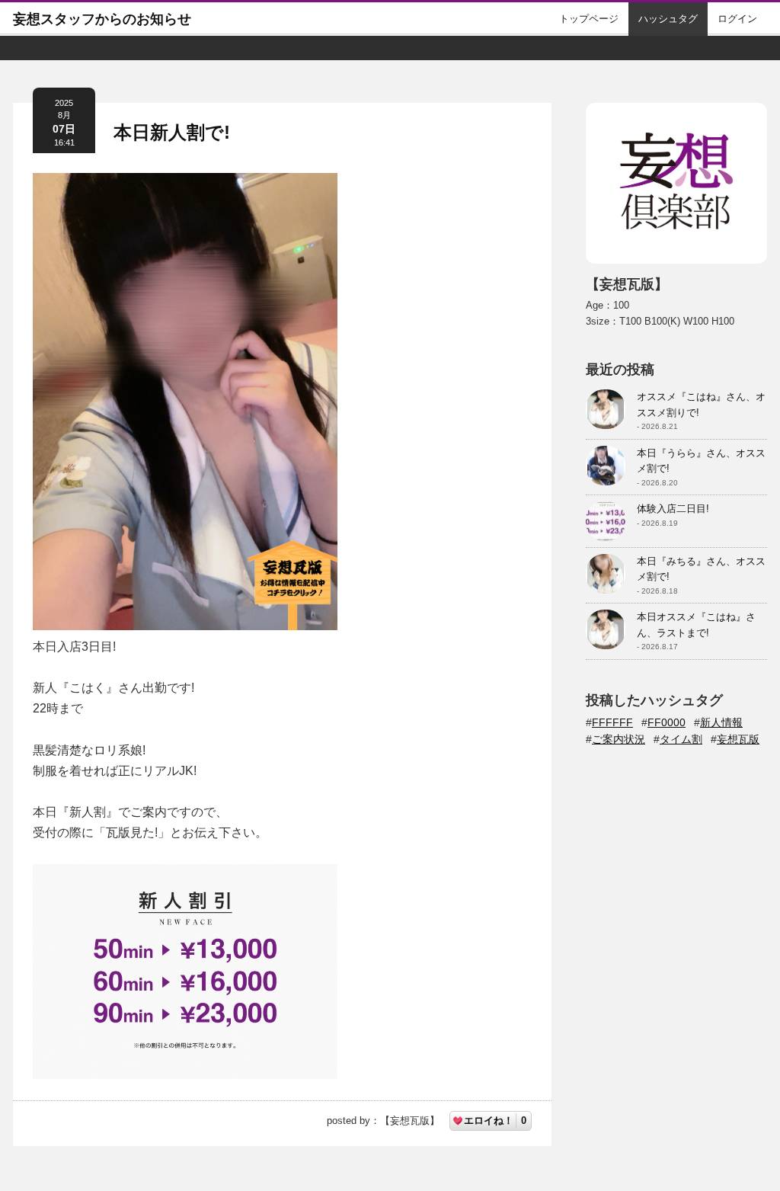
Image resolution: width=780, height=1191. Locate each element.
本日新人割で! (171, 132)
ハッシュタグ (668, 18)
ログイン (737, 18)
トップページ (589, 18)
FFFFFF (612, 722)
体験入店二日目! (673, 508)
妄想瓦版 (738, 739)
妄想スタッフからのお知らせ (102, 19)
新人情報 (721, 722)
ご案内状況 (618, 739)
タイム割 (681, 739)
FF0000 (666, 722)
